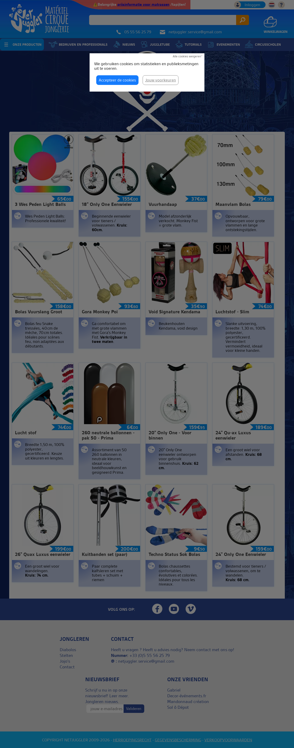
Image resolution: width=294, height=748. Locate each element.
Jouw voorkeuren (160, 80)
